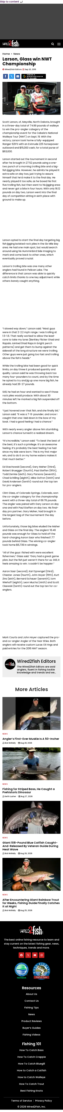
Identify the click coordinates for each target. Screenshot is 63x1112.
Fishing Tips (31, 1007)
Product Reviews (31, 1021)
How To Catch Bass (31, 1050)
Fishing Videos (31, 1034)
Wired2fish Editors (36, 661)
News (16, 54)
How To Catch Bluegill (31, 1063)
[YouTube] (35, 955)
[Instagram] (41, 955)
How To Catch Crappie (31, 1057)
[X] (28, 955)
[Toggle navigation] (59, 43)
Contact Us (31, 1001)
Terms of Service (21, 1100)
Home (6, 54)
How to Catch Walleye (31, 1077)
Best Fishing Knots (31, 1090)
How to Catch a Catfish (31, 1070)
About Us (31, 994)
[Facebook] (21, 955)
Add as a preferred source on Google (35, 76)
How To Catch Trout (31, 1084)
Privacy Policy (43, 1100)
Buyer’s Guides (31, 1028)
